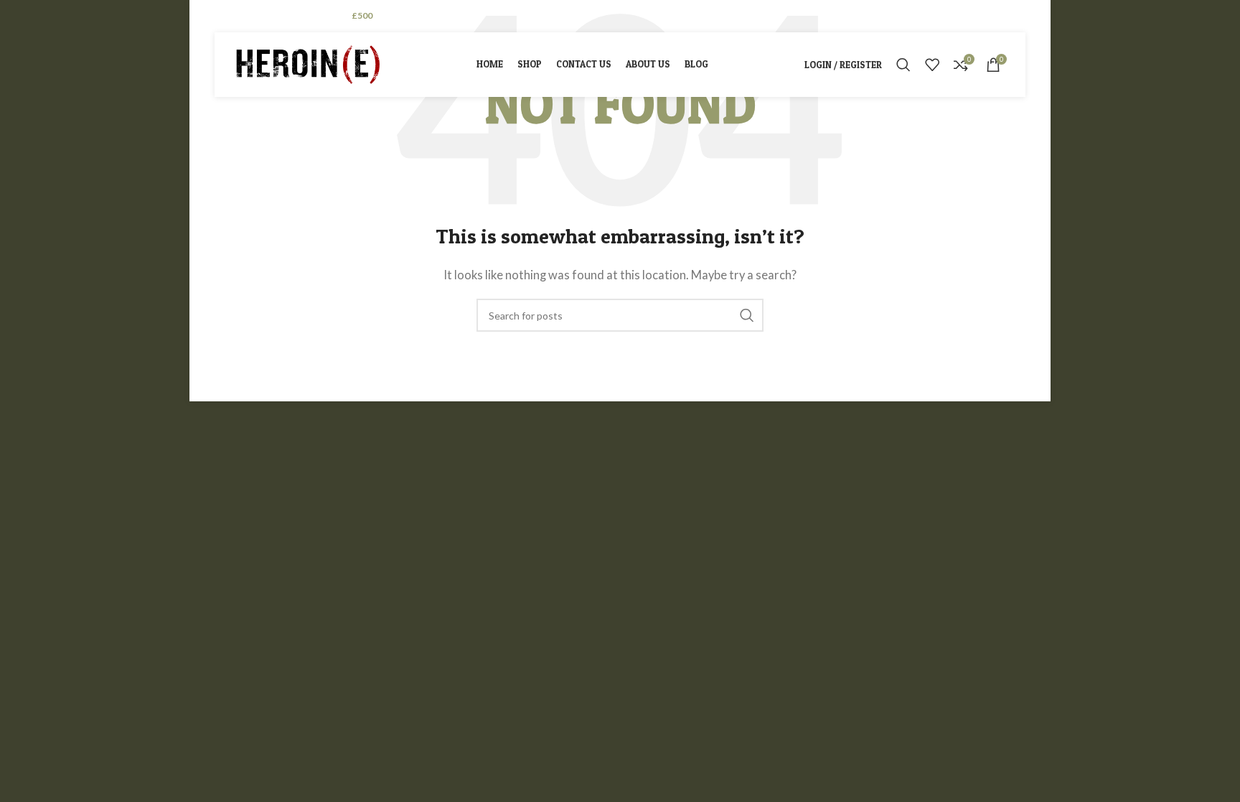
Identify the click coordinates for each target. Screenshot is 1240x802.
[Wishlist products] (932, 64)
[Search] (903, 64)
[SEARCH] (747, 315)
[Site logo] (308, 63)
